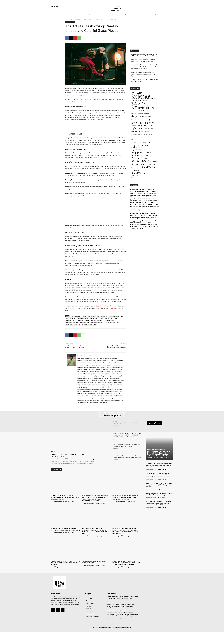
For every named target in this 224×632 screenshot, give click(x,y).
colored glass (91, 316)
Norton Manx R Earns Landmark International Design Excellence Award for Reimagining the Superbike (126, 562)
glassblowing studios (109, 320)
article (135, 111)
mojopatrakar (149, 150)
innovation (141, 139)
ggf (67, 318)
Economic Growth (135, 120)
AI (131, 111)
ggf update (136, 128)
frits (122, 316)
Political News (139, 158)
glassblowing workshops (97, 322)
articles (141, 110)
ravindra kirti (151, 164)
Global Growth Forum (110, 322)
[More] (83, 38)
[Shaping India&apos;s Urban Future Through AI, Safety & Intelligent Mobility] (65, 516)
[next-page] (149, 512)
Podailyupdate (139, 155)
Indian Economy (142, 137)
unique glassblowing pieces (89, 324)
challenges (134, 113)
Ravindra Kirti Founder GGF (74, 34)
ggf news (149, 123)
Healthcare (134, 137)
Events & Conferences (75, 19)
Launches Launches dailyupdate (140, 146)
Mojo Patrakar (140, 150)
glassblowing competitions (111, 318)
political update (140, 161)
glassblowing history (71, 320)
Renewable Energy (135, 167)
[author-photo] (52, 501)
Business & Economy (151, 469)
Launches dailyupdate (141, 142)
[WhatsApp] (79, 38)
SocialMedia (148, 167)
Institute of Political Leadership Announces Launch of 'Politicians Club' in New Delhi (143, 60)
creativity (140, 113)
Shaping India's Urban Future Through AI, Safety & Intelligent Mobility (144, 80)
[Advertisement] (95, 125)
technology (134, 178)
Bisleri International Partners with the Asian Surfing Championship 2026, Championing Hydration (143, 74)
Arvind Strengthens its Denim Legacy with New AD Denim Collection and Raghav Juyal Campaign (145, 55)
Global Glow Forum (148, 128)
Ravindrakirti (77, 324)
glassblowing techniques (72, 322)
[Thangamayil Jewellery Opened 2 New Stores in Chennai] (96, 549)
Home (66, 19)
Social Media (135, 170)
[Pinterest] (75, 38)
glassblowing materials (83, 320)
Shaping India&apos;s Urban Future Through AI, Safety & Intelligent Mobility (65, 529)
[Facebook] (160, 6)
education (144, 120)
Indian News (150, 137)
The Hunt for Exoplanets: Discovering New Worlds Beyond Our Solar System (77, 346)
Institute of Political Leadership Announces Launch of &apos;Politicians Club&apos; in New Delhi (65, 497)
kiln (118, 322)
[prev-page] (147, 512)
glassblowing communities (96, 318)
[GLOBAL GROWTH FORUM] (112, 6)
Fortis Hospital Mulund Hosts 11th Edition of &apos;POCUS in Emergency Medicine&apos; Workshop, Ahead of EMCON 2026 (125, 531)
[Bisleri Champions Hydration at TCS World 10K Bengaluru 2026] (72, 436)
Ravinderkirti (153, 161)
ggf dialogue (137, 123)
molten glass (69, 324)
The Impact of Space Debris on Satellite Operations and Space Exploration (114, 346)
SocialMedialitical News (141, 174)
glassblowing (73, 318)
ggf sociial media (145, 125)
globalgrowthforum (137, 134)
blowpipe (84, 316)
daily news (146, 113)
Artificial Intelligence (151, 110)
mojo (132, 150)
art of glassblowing (75, 316)
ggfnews (133, 125)
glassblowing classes (83, 318)
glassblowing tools (84, 322)
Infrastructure (134, 139)
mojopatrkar (138, 152)
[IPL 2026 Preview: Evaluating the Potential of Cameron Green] (104, 425)
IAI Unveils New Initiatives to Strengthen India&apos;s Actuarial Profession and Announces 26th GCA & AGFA (95, 531)
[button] (54, 6)
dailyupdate (137, 116)
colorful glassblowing (102, 316)
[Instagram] (166, 6)
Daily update (148, 116)
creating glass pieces (114, 316)
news (149, 153)
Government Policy (148, 134)
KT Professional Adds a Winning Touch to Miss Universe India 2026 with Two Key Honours (65, 562)
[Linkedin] (85, 404)
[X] (172, 6)
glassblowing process (96, 320)
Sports (53, 451)
